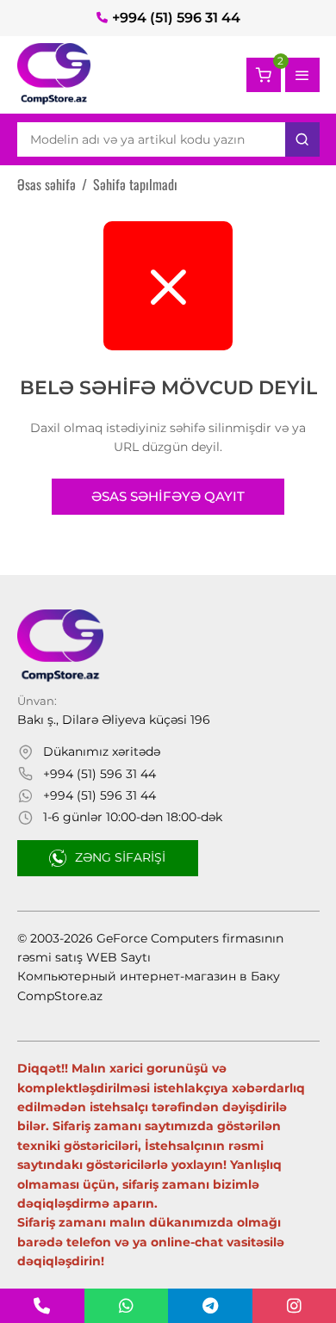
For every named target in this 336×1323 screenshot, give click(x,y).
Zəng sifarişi (120, 857)
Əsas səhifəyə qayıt (168, 496)
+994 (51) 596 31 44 (176, 17)
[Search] (302, 139)
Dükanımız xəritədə (101, 751)
